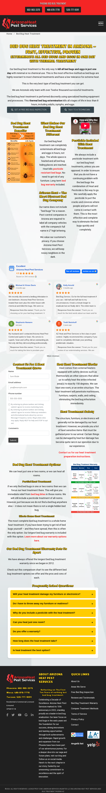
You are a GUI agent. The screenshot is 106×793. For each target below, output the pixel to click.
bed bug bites (38, 494)
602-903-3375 (33, 9)
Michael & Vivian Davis (26, 285)
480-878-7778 (53, 9)
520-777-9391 (72, 9)
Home (9, 34)
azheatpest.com (35, 789)
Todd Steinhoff (70, 322)
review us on (88, 271)
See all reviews (72, 271)
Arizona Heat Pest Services (29, 270)
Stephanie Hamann (24, 322)
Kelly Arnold (68, 285)
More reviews (53, 356)
